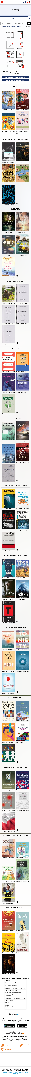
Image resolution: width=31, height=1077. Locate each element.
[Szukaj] (28, 23)
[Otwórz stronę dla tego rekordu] (9, 100)
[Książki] (10, 39)
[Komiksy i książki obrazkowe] (10, 58)
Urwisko (6, 1003)
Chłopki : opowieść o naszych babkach (13, 992)
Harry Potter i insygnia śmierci (11, 985)
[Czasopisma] (20, 49)
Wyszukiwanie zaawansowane (8, 26)
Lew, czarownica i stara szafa (11, 984)
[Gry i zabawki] (20, 68)
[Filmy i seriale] (20, 58)
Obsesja (7, 1002)
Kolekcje (19, 26)
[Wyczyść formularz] (25, 26)
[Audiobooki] (10, 49)
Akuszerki (7, 1005)
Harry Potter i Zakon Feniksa (11, 986)
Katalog (14, 18)
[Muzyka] (10, 68)
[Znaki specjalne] (29, 26)
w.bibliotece (15, 1038)
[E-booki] (20, 39)
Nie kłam (7, 1008)
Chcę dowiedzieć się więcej (10, 1072)
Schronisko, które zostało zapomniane (13, 998)
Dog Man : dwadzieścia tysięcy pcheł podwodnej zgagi (16, 1006)
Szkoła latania (8, 995)
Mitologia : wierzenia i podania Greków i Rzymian (15, 982)
